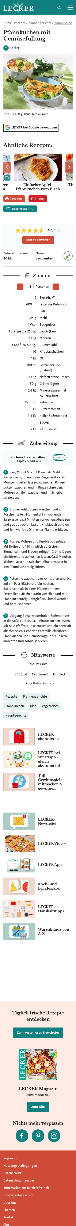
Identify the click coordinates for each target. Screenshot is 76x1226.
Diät (33, 706)
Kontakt (9, 1217)
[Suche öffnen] (59, 7)
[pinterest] (38, 1135)
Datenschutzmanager (18, 1180)
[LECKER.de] (18, 8)
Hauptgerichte (15, 715)
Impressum (11, 1158)
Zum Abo (38, 1107)
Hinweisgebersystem (18, 1195)
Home (7, 23)
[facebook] (22, 1135)
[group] (38, 173)
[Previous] (7, 167)
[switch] (59, 457)
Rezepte (20, 23)
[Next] (69, 167)
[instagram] (54, 1135)
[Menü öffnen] (70, 7)
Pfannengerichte (40, 23)
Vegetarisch (50, 706)
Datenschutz (12, 1173)
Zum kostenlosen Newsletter (38, 1033)
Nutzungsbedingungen (20, 1166)
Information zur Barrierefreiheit (26, 1188)
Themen (9, 1210)
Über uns (9, 1203)
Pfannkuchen (63, 23)
